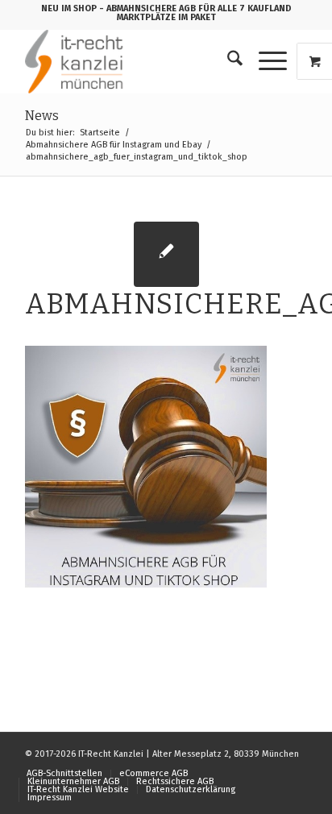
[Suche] (227, 61)
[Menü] (265, 61)
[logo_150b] (138, 61)
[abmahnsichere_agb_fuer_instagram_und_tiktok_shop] (166, 254)
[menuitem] (227, 61)
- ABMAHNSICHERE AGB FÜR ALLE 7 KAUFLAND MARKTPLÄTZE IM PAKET (195, 13)
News (42, 115)
